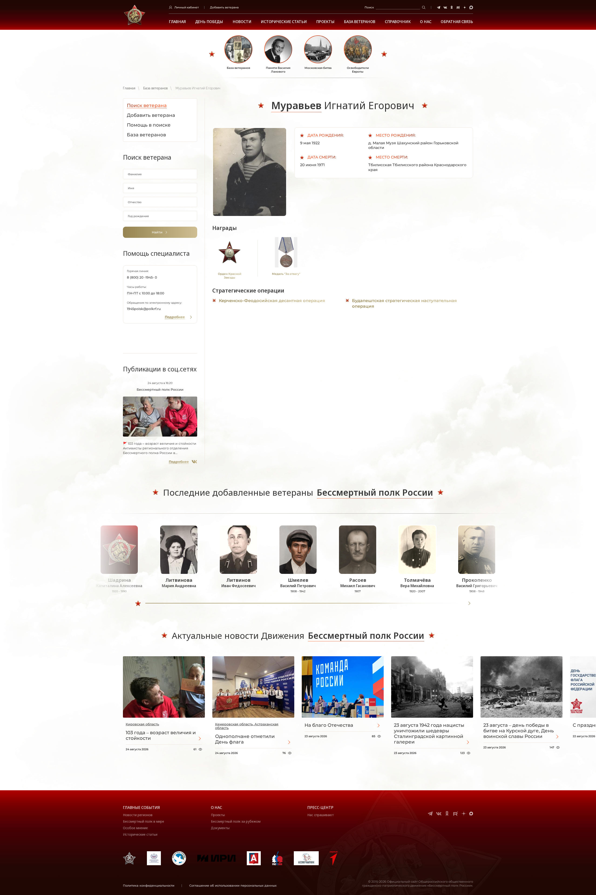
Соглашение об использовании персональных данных (233, 885)
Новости (242, 21)
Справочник (398, 21)
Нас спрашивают (320, 815)
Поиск (369, 7)
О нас (216, 807)
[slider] (138, 603)
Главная (177, 21)
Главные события (141, 807)
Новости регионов (137, 815)
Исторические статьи (284, 21)
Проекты (325, 21)
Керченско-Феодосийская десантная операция (272, 300)
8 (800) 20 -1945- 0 (142, 277)
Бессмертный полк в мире (143, 821)
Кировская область (142, 724)
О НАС (425, 21)
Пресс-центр (320, 807)
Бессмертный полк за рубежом (236, 821)
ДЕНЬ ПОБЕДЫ (209, 21)
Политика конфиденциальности (148, 885)
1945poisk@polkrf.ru (144, 309)
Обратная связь (457, 21)
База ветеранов (359, 21)
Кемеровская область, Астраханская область (246, 726)
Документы (220, 828)
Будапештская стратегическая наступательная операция (404, 303)
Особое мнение (135, 828)
